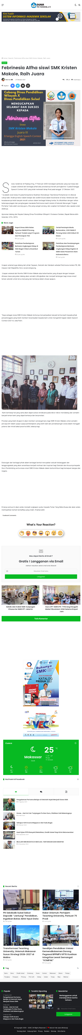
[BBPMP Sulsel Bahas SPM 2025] (32, 1001)
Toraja (53, 977)
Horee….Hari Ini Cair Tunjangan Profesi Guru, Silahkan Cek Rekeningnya (44, 813)
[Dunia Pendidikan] (41, 5)
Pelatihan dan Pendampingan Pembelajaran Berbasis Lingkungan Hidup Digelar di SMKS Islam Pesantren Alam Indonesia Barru (67, 249)
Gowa (38, 973)
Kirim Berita (61, 1031)
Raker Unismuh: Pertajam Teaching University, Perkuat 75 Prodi (59, 915)
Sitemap (53, 1031)
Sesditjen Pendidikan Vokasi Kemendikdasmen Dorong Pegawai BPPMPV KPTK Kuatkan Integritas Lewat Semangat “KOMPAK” (59, 954)
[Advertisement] (41, 39)
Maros (60, 973)
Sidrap (39, 977)
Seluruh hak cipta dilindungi (58, 1028)
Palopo (67, 973)
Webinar (65, 977)
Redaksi (46, 1031)
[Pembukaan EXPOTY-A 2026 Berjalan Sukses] (49, 1001)
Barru (6, 973)
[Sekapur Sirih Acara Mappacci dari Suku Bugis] (9, 826)
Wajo (59, 977)
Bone (12, 973)
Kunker (44, 973)
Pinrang (23, 977)
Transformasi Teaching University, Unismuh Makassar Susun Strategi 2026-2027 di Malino (19, 953)
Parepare (15, 977)
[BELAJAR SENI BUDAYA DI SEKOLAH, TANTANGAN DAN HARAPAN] (9, 845)
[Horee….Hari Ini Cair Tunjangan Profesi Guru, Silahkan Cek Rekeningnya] (9, 816)
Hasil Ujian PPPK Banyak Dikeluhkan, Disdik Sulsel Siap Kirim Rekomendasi (45, 832)
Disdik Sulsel (20, 973)
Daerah (10, 58)
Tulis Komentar (41, 619)
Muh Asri (8, 79)
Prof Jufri (31, 977)
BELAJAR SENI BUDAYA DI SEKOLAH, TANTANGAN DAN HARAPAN (40, 842)
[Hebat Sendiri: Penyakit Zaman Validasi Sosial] (41, 1007)
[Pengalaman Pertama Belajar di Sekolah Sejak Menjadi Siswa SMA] (9, 805)
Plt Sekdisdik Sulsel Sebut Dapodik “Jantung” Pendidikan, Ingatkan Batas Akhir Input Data (20, 915)
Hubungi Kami (32, 1031)
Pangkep (7, 977)
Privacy (40, 1031)
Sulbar (46, 977)
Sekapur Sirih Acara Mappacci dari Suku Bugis (34, 823)
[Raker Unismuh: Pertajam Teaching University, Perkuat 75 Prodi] (60, 900)
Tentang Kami (21, 1031)
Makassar (53, 973)
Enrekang (30, 973)
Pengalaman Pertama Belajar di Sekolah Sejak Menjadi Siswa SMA (42, 800)
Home (5, 58)
